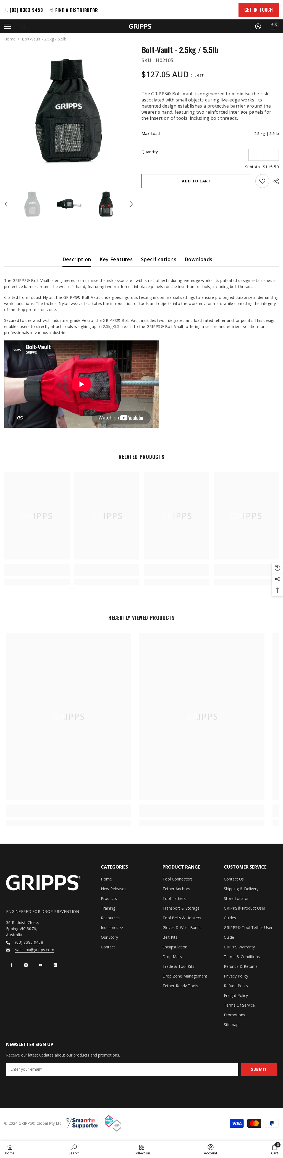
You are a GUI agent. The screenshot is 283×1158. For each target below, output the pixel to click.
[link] (37, 573)
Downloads (198, 259)
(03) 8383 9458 (29, 942)
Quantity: (150, 151)
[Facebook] (11, 965)
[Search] (23, 26)
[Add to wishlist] (262, 181)
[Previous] (6, 204)
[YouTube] (40, 965)
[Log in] (258, 26)
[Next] (131, 204)
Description (76, 259)
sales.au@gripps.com (34, 949)
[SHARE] (274, 181)
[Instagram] (26, 965)
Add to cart (196, 181)
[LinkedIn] (55, 965)
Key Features (116, 259)
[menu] (7, 26)
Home (9, 39)
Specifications (158, 259)
